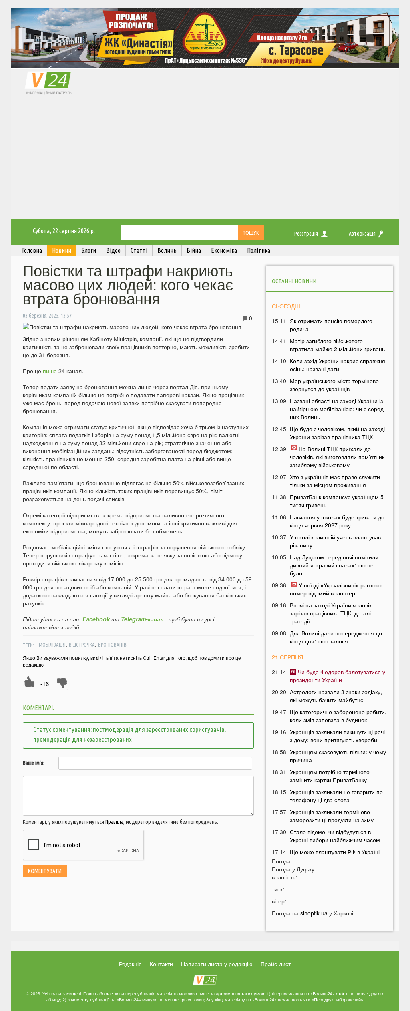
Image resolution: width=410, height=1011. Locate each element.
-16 (44, 683)
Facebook (96, 619)
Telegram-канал (142, 619)
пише (50, 371)
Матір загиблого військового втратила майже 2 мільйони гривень (337, 345)
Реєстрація (306, 233)
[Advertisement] (205, 159)
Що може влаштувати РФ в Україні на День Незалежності (335, 856)
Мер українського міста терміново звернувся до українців (334, 385)
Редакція (130, 964)
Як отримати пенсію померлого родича (331, 325)
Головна (32, 250)
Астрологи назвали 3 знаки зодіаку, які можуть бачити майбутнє (336, 696)
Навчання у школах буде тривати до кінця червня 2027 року (337, 521)
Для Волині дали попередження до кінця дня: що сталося (336, 637)
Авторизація (362, 233)
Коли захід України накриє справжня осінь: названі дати (337, 365)
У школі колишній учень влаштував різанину (335, 541)
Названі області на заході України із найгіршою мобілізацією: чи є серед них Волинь (337, 409)
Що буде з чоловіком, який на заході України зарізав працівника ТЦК (337, 433)
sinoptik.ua (314, 913)
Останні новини (294, 281)
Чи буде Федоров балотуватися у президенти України (337, 676)
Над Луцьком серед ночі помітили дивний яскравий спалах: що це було (334, 565)
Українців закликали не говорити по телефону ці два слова (336, 796)
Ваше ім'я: (33, 763)
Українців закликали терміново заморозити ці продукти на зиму (332, 816)
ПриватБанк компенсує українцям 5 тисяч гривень (337, 501)
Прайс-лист (276, 964)
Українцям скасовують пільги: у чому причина (338, 756)
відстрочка (82, 644)
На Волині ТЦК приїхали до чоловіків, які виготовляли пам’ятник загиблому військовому (337, 457)
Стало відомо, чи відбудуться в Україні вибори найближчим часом (335, 836)
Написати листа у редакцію (217, 964)
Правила (114, 822)
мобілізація (52, 644)
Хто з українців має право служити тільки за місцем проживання (335, 481)
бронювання (113, 644)
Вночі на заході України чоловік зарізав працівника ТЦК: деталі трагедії (331, 613)
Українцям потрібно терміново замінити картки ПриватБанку (330, 776)
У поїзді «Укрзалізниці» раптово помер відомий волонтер (336, 589)
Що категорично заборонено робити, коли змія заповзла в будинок (338, 716)
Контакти (161, 964)
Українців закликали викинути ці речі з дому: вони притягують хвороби (337, 736)
